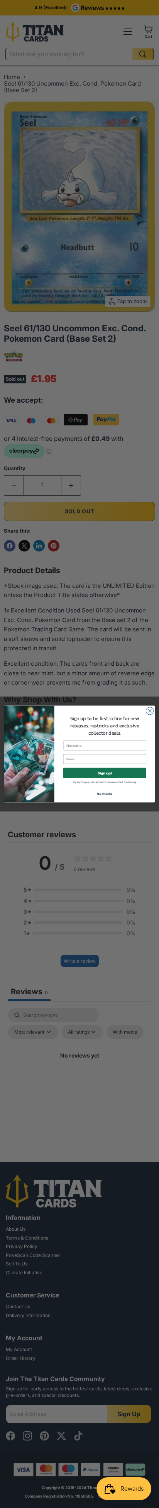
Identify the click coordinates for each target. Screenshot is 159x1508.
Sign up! (105, 773)
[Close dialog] (150, 711)
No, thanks (104, 793)
